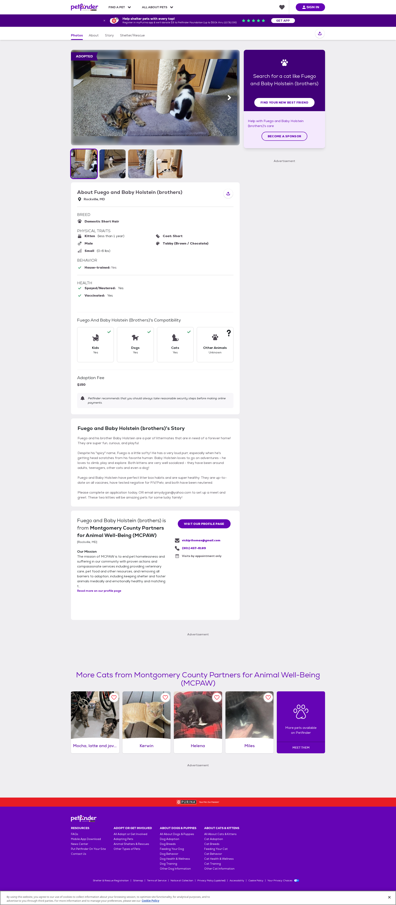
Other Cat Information (219, 868)
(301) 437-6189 (194, 548)
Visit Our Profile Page (204, 524)
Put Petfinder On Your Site (88, 849)
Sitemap (138, 880)
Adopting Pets (123, 839)
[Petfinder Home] (84, 7)
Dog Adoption (169, 839)
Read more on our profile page (99, 591)
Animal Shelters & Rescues (131, 844)
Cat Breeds (211, 844)
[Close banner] (104, 20)
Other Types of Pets (127, 849)
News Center (79, 844)
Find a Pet (116, 7)
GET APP (283, 20)
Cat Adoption (213, 839)
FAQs (74, 834)
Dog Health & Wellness (175, 859)
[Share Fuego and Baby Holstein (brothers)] (320, 33)
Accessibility (237, 880)
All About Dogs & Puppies (177, 834)
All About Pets (154, 7)
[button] (84, 163)
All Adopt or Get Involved (130, 834)
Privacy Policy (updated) (211, 880)
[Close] (389, 897)
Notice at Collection (182, 880)
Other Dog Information (175, 868)
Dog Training (168, 863)
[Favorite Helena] (217, 697)
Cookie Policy (255, 880)
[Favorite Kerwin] (165, 697)
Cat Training (212, 863)
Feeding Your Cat (216, 849)
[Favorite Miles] (268, 697)
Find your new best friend (284, 102)
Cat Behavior (213, 854)
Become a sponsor (284, 136)
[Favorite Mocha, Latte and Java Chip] (114, 697)
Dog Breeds (168, 844)
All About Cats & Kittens (220, 834)
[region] (198, 898)
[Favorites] (282, 7)
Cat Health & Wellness (219, 859)
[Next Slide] (229, 97)
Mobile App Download (86, 839)
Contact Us (78, 854)
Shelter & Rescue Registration (111, 880)
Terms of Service (156, 880)
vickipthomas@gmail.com (201, 540)
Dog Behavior (169, 854)
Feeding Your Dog (172, 849)
